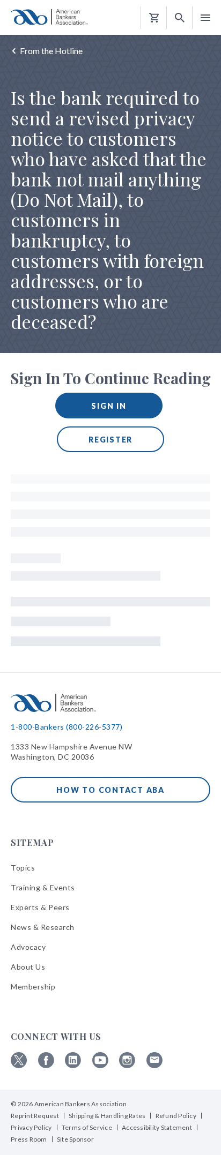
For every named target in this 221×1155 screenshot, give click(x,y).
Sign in (108, 405)
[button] (180, 18)
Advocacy (28, 946)
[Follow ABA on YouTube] (100, 1065)
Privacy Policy (31, 1127)
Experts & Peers (40, 907)
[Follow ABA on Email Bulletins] (154, 1065)
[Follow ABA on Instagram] (127, 1065)
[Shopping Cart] (154, 18)
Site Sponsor (75, 1139)
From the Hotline (51, 51)
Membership (33, 986)
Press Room (29, 1139)
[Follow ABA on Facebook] (46, 1065)
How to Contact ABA (110, 789)
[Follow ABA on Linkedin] (73, 1065)
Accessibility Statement (157, 1127)
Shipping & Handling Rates (107, 1116)
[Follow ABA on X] (19, 1065)
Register (110, 439)
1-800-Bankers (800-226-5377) (66, 726)
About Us (28, 966)
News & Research (43, 927)
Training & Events (43, 887)
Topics (23, 867)
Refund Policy (176, 1116)
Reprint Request (35, 1116)
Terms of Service (87, 1127)
